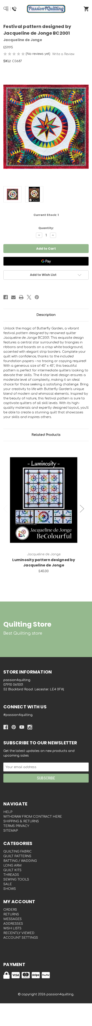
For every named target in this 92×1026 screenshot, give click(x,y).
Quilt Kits (12, 870)
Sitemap (10, 830)
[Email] (13, 297)
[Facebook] (5, 297)
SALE (7, 884)
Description (46, 315)
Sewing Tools (16, 879)
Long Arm (12, 865)
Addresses (13, 923)
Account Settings (20, 937)
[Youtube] (21, 727)
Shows (9, 889)
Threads (11, 875)
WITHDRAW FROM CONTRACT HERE (32, 816)
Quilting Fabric (17, 851)
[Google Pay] (46, 261)
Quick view (43, 495)
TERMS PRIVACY (16, 826)
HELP (7, 812)
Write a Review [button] (63, 54)
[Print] (21, 297)
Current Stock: (46, 215)
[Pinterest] (37, 297)
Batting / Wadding (20, 861)
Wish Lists (12, 928)
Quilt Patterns (17, 856)
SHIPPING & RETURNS (21, 821)
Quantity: (46, 228)
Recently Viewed (18, 933)
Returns (11, 914)
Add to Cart (46, 507)
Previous (5, 509)
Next (81, 509)
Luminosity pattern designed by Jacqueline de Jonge (43, 562)
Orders (10, 909)
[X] (29, 297)
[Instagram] (29, 727)
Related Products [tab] (46, 435)
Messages (12, 919)
